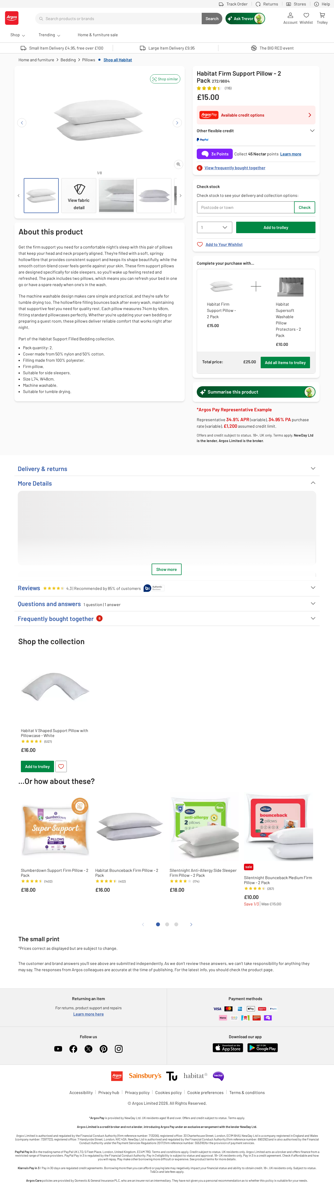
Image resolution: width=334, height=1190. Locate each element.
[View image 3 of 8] (116, 195)
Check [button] (305, 207)
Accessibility (81, 1092)
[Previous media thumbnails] (18, 196)
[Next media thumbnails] (180, 196)
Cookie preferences (205, 1092)
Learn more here (88, 1013)
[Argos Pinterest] (103, 1049)
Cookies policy (168, 1092)
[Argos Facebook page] (73, 1049)
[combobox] (118, 18)
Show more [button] (166, 569)
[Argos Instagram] (118, 1049)
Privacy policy (137, 1092)
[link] (256, 166)
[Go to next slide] (177, 122)
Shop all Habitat (118, 59)
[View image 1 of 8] (41, 196)
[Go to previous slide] (21, 122)
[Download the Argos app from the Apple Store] (228, 1051)
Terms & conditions (247, 1092)
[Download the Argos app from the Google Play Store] (262, 1051)
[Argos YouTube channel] (58, 1049)
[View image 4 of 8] (154, 195)
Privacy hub (108, 1092)
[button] (165, 78)
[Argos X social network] (88, 1049)
